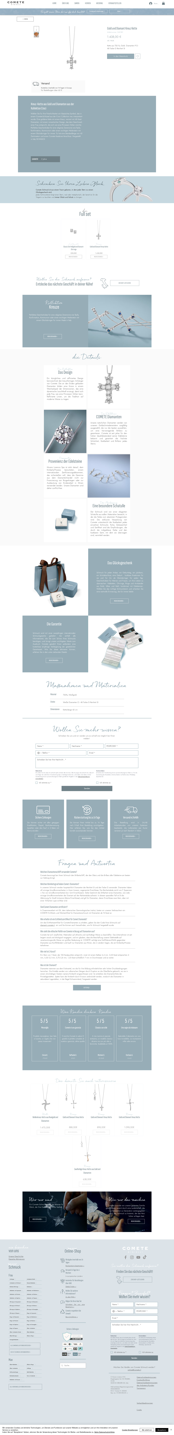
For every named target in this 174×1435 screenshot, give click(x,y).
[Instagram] (132, 1257)
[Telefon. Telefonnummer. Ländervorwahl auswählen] (39, 753)
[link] (163, 3)
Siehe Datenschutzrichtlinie (104, 1432)
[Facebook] (125, 1257)
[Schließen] (171, 1430)
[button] (77, 3)
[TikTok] (144, 1257)
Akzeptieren (161, 1430)
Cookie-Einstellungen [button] (130, 1430)
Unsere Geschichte (16, 1256)
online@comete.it (134, 1370)
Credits (139, 1410)
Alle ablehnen (147, 1430)
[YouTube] (138, 1257)
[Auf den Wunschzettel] (137, 56)
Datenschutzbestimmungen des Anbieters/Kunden (147, 1384)
